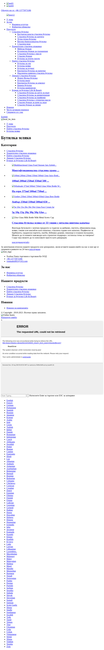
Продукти (11, 29)
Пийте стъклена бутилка (23, 61)
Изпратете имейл (9, 317)
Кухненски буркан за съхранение (32, 51)
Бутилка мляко (24, 66)
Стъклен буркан (24, 56)
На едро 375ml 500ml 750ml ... (29, 191)
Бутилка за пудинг (25, 68)
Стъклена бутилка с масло (29, 54)
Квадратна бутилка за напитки (31, 71)
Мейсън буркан (24, 49)
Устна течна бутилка (26, 39)
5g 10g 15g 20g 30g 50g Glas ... (29, 212)
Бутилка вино (23, 80)
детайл (26, 242)
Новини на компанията (17, 308)
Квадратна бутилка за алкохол (31, 83)
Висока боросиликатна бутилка (31, 41)
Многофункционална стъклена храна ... (35, 170)
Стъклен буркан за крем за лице (32, 102)
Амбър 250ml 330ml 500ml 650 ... (31, 201)
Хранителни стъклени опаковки (27, 46)
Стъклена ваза (23, 44)
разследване (17, 242)
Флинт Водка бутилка (27, 78)
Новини (10, 107)
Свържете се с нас (14, 112)
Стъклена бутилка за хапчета (30, 36)
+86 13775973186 (14, 259)
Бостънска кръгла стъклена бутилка (33, 34)
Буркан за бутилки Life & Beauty (27, 90)
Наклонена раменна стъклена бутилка (34, 73)
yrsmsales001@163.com (16, 261)
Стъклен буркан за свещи (29, 105)
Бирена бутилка (24, 85)
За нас (9, 22)
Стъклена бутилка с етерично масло (34, 100)
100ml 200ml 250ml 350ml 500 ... (30, 180)
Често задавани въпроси (17, 110)
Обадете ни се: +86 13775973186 (16, 10)
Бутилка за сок (24, 63)
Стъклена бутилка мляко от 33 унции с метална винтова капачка (51, 222)
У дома (9, 19)
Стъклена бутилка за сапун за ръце (33, 93)
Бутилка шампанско (26, 88)
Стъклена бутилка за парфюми (31, 97)
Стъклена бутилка (20, 32)
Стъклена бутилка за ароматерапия (33, 95)
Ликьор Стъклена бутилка (24, 75)
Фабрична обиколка (21, 27)
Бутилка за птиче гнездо (28, 58)
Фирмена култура (20, 24)
